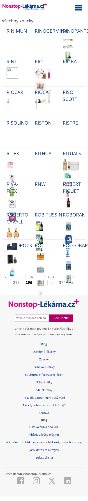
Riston (43, 123)
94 (30, 277)
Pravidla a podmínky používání (44, 398)
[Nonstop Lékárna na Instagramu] (36, 481)
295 (16, 282)
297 (41, 282)
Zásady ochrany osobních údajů (44, 405)
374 (62, 282)
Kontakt (44, 413)
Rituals (72, 153)
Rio (39, 61)
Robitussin (48, 215)
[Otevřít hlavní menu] (78, 7)
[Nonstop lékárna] (24, 7)
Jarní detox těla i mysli (44, 450)
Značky (44, 359)
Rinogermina (51, 31)
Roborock (19, 245)
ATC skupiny (44, 390)
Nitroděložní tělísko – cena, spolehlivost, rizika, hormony (44, 442)
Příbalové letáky (44, 367)
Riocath (45, 92)
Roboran (74, 215)
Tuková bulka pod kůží (44, 427)
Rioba (70, 61)
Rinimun (17, 31)
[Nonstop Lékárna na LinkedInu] (67, 481)
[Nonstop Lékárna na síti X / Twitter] (51, 481)
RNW (40, 184)
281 (71, 277)
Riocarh (17, 92)
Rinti (13, 61)
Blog (44, 344)
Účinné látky (44, 382)
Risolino (17, 123)
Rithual (44, 153)
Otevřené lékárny (44, 352)
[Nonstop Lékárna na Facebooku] (20, 481)
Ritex (13, 153)
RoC (39, 245)
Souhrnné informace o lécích (44, 375)
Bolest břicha (44, 458)
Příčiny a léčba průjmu (44, 435)
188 (50, 277)
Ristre (70, 123)
